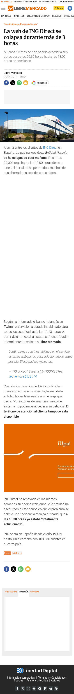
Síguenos (42, 83)
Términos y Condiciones (52, 677)
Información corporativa (21, 677)
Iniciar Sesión (70, 8)
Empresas (6, 16)
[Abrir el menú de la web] (4, 8)
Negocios (56, 16)
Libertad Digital (37, 670)
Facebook (17, 688)
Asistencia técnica (37, 680)
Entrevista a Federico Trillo (25, 2)
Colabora (58, 8)
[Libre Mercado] (27, 8)
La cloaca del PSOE (48, 2)
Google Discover (39, 688)
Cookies (18, 680)
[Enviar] (19, 82)
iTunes (56, 688)
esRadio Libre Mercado (38, 16)
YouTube (34, 688)
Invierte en (19, 16)
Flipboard (45, 688)
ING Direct (50, 147)
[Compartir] (6, 82)
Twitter (23, 688)
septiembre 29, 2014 (22, 376)
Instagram (28, 688)
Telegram (50, 688)
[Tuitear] (12, 82)
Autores (55, 680)
